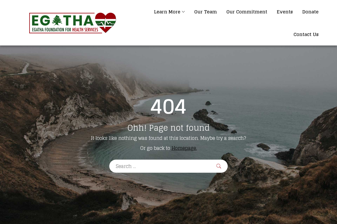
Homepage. (184, 148)
